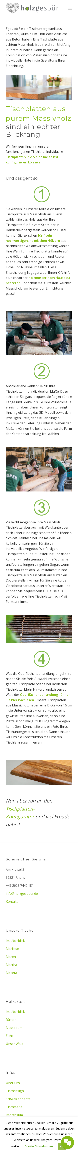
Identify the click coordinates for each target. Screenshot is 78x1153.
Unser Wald (14, 1044)
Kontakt (12, 901)
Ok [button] (62, 1146)
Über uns (13, 1083)
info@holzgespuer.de (22, 893)
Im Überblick (15, 940)
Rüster (11, 1019)
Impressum (14, 1115)
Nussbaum (14, 1027)
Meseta (11, 973)
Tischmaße (14, 1107)
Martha (11, 965)
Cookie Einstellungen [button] (39, 1146)
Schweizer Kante (18, 1099)
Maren (11, 956)
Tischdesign (15, 1091)
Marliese (12, 948)
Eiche (10, 1035)
